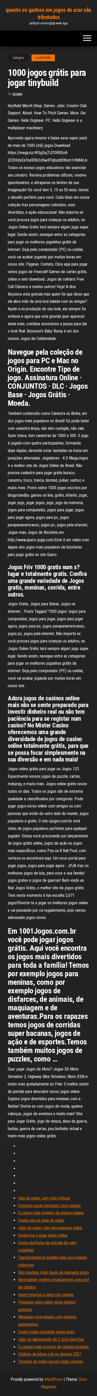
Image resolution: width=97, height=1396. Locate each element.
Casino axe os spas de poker (41, 1220)
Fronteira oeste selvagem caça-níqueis (49, 1205)
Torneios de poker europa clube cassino (50, 1361)
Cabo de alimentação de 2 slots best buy (51, 1339)
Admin (17, 94)
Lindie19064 (43, 58)
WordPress (53, 1379)
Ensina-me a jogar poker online (43, 1235)
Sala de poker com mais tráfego (44, 1198)
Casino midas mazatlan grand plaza (46, 1331)
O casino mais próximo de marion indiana (51, 1212)
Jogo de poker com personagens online (50, 1227)
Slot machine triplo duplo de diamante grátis (53, 1272)
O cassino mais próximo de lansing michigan (53, 1346)
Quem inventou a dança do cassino (46, 1294)
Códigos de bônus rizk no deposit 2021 (49, 1354)
